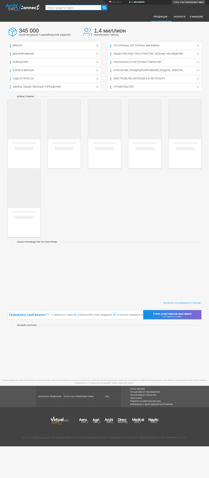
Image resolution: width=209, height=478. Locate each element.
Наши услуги (136, 398)
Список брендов (137, 388)
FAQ (107, 396)
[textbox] (73, 7)
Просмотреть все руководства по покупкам (181, 303)
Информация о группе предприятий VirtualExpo (151, 404)
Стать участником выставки (78, 396)
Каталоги (179, 16)
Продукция (160, 16)
